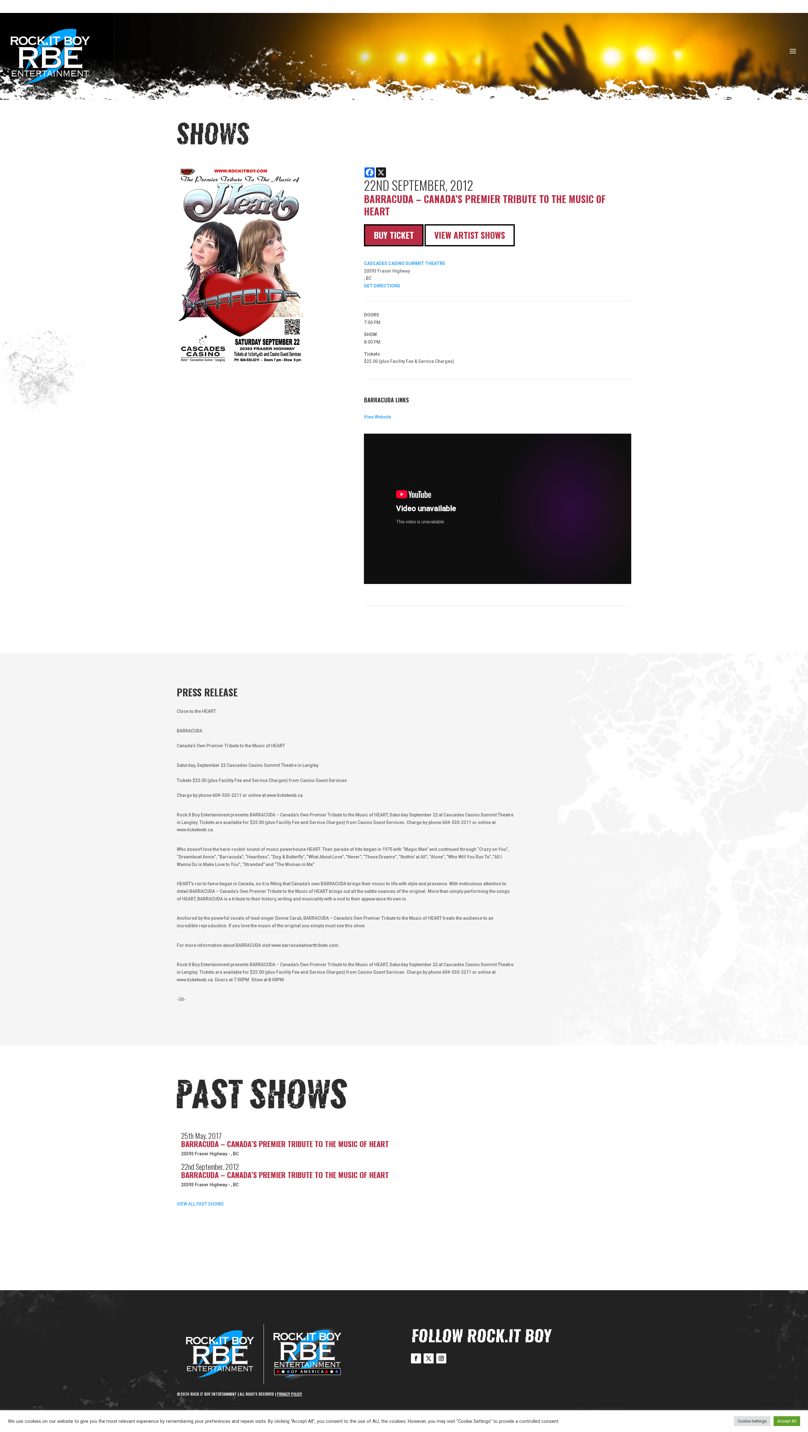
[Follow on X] (429, 1358)
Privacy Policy (289, 1394)
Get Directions (382, 285)
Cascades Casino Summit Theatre (404, 263)
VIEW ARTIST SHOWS (469, 235)
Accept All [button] (786, 1421)
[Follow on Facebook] (416, 1358)
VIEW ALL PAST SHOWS (200, 1203)
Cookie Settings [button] (752, 1421)
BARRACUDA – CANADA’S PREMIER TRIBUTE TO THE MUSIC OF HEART (285, 1143)
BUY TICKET (394, 235)
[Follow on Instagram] (441, 1358)
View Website (377, 416)
